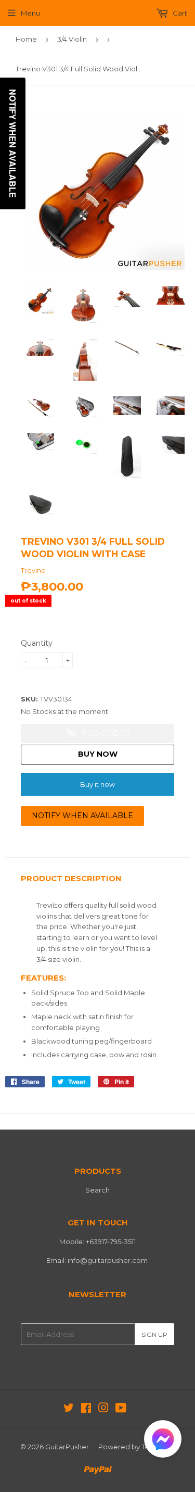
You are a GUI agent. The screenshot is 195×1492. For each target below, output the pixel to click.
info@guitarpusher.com (108, 1260)
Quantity (37, 643)
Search (97, 1190)
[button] (162, 1441)
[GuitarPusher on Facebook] (86, 1409)
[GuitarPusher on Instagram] (103, 1409)
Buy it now (97, 784)
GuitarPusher (67, 1447)
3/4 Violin (72, 39)
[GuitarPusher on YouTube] (120, 1409)
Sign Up (154, 1334)
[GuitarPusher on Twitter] (68, 1409)
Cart (179, 13)
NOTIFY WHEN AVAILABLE (82, 815)
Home (26, 39)
